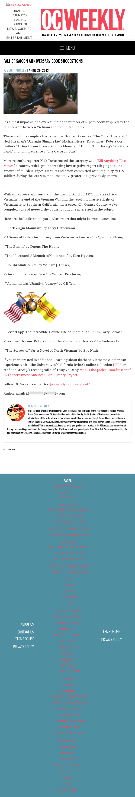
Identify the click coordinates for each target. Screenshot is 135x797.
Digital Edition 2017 (70, 671)
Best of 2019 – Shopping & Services (69, 565)
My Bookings (69, 596)
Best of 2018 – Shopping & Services (69, 528)
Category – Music (67, 641)
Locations (69, 590)
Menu (70, 48)
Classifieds (67, 653)
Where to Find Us (67, 789)
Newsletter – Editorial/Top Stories (69, 702)
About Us (27, 624)
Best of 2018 (67, 504)
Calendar (67, 579)
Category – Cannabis (67, 622)
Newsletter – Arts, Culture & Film (69, 695)
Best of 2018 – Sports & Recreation (69, 534)
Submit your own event (68, 765)
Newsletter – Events (69, 708)
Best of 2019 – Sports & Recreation (69, 571)
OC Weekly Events (67, 740)
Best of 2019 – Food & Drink (69, 559)
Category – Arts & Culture (67, 616)
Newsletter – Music (70, 726)
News (12, 449)
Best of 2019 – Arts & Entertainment (69, 546)
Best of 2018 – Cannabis (69, 515)
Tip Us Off (67, 777)
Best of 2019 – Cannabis (69, 553)
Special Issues (68, 758)
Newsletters (67, 690)
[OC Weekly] (18, 4)
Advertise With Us (67, 492)
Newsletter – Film (69, 714)
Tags (69, 602)
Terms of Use (24, 638)
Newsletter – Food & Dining (69, 720)
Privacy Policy (23, 646)
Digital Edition (67, 665)
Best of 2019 (67, 541)
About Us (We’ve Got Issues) (67, 485)
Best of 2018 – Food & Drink (69, 522)
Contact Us (26, 632)
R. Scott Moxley (15, 70)
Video (67, 783)
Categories (69, 584)
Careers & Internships (67, 610)
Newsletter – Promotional (69, 733)
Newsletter (67, 684)
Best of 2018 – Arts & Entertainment (69, 509)
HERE (117, 365)
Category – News (67, 647)
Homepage (67, 678)
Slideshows (67, 752)
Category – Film (67, 628)
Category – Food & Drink (67, 634)
